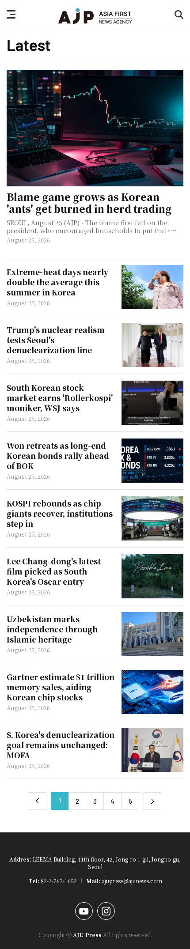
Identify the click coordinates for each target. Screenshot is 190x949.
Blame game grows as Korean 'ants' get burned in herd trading (89, 203)
